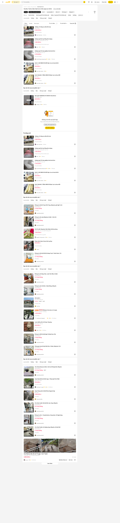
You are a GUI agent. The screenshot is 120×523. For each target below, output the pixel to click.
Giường (32, 18)
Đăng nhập (104, 2)
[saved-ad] (89, 2)
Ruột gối (50, 18)
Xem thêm (49, 463)
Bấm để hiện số (63, 460)
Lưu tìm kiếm (57, 8)
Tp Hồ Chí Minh (31, 15)
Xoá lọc (95, 12)
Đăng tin (110, 2)
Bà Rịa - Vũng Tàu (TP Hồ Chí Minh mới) (58, 15)
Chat (71, 460)
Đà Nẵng (74, 15)
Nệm (37, 18)
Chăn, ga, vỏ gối (43, 18)
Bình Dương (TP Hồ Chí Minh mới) (42, 15)
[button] (3, 2)
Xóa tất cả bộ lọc (50, 128)
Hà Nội (69, 15)
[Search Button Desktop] (84, 2)
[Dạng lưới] (75, 23)
